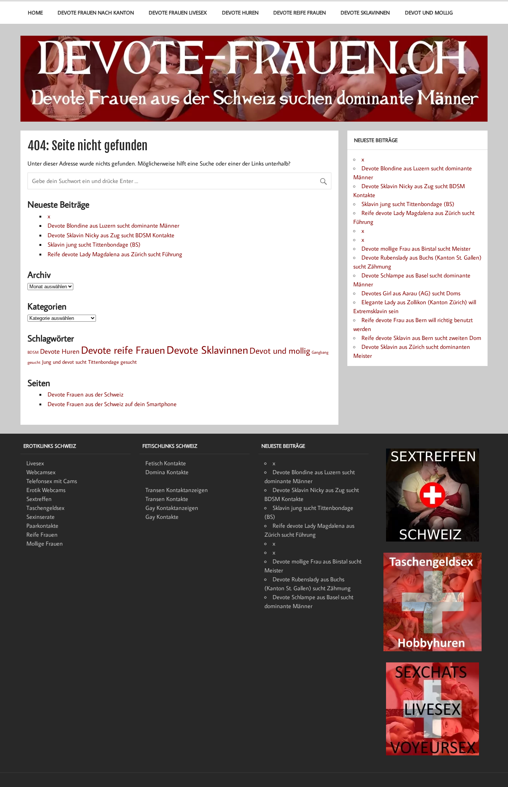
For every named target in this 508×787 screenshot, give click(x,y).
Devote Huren (240, 12)
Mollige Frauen (44, 543)
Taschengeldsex (45, 507)
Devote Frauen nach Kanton (96, 12)
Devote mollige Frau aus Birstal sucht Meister (415, 248)
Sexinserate (40, 516)
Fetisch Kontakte (165, 463)
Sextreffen (39, 498)
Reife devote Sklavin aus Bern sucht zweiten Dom (421, 337)
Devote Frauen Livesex (178, 12)
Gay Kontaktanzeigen (171, 507)
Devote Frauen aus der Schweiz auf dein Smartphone (112, 404)
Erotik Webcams (45, 490)
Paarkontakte (42, 525)
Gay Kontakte (162, 516)
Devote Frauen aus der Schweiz (85, 394)
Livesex (35, 463)
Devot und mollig (429, 12)
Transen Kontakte (166, 498)
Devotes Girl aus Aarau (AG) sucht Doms (410, 293)
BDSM (33, 352)
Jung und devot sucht (64, 361)
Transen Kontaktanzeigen (176, 490)
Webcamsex (40, 472)
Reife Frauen (42, 534)
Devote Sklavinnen (365, 12)
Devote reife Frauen (299, 12)
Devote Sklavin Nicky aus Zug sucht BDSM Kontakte (111, 235)
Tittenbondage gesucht (112, 361)
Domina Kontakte (167, 472)
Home (35, 12)
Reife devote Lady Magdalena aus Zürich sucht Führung (115, 254)
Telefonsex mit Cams (51, 481)
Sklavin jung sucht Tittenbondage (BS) (94, 244)
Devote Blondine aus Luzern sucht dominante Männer (113, 225)
